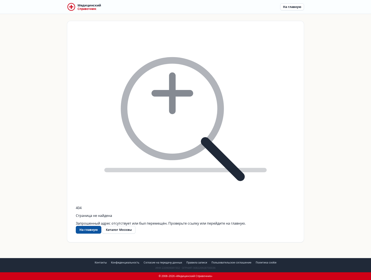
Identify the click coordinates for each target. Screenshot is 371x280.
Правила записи (196, 262)
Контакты (101, 262)
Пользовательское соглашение (231, 262)
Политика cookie (266, 262)
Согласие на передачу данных (163, 262)
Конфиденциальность (125, 262)
